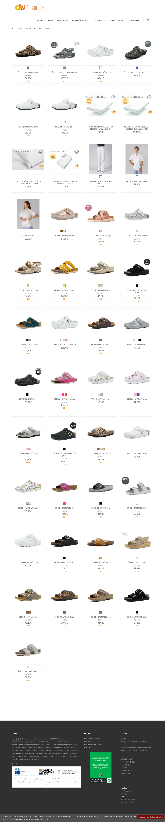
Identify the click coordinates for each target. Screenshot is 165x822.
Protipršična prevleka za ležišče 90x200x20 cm (100, 128)
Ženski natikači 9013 (100, 399)
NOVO (20, 29)
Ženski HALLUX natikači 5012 (137, 291)
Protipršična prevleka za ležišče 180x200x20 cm (136, 128)
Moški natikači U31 (28, 399)
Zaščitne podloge (99, 20)
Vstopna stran (133, 20)
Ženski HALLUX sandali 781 (64, 72)
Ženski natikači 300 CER (64, 345)
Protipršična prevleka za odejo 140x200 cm (64, 182)
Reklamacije (88, 741)
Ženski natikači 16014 (64, 290)
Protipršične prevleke (80, 20)
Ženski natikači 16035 (137, 508)
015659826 (125, 800)
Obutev (50, 20)
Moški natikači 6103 (100, 345)
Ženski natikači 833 (28, 617)
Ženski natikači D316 (64, 236)
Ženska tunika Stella (28, 236)
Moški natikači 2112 (64, 127)
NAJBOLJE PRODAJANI (42, 29)
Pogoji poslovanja (91, 739)
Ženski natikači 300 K (100, 72)
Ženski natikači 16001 (100, 454)
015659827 (125, 802)
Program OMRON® (116, 20)
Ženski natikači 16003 (28, 72)
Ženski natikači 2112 (28, 127)
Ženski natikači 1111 (100, 508)
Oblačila (40, 20)
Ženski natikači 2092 (101, 290)
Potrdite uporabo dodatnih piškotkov (150, 817)
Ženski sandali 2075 (28, 290)
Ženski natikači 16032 (28, 672)
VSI (13, 29)
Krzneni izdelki (62, 20)
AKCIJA (28, 29)
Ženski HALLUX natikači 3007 (64, 455)
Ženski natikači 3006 (137, 454)
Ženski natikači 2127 (28, 454)
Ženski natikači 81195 (137, 345)
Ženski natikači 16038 (100, 236)
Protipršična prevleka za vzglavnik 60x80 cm (28, 182)
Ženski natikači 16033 (137, 617)
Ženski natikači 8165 (64, 508)
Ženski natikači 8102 (28, 345)
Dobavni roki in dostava (93, 744)
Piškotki (87, 747)
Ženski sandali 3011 (137, 563)
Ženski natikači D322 (137, 236)
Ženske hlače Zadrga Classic (100, 182)
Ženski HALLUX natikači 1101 (137, 72)
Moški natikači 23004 (64, 563)
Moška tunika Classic (136, 181)
